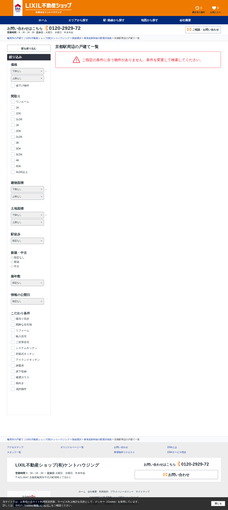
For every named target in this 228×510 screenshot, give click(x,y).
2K (17, 125)
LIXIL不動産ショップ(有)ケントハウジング (57, 465)
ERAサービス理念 (176, 452)
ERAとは (172, 447)
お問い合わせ (121, 447)
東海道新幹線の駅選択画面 (98, 38)
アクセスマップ (15, 447)
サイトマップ (143, 491)
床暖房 (20, 365)
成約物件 (21, 388)
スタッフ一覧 (14, 452)
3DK (18, 148)
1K (17, 107)
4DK (18, 166)
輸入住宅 (21, 336)
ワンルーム (22, 101)
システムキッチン (26, 347)
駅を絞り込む (28, 48)
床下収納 (21, 371)
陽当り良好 (22, 318)
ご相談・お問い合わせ (205, 29)
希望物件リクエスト (124, 452)
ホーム (42, 20)
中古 (16, 266)
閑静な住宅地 (24, 324)
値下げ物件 (22, 85)
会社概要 (185, 20)
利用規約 (103, 491)
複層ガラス (22, 377)
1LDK (19, 119)
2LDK (19, 136)
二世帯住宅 (22, 342)
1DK (18, 113)
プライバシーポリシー (122, 491)
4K (17, 160)
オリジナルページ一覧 (72, 447)
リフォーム (22, 330)
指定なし (19, 257)
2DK (18, 130)
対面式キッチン (25, 353)
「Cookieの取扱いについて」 (37, 505)
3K (17, 142)
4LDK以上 (22, 171)
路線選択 (76, 38)
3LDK (19, 154)
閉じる (218, 503)
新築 (16, 261)
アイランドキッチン (28, 359)
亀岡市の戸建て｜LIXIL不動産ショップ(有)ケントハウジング (38, 38)
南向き (20, 383)
